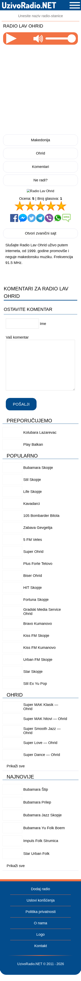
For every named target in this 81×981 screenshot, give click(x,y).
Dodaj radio (40, 889)
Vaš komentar (17, 337)
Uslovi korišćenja (41, 900)
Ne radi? (40, 180)
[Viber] (49, 218)
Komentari (40, 167)
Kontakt (40, 946)
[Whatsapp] (58, 218)
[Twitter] (31, 218)
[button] (75, 5)
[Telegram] (40, 218)
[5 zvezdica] (61, 206)
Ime (43, 324)
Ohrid (40, 153)
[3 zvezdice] (40, 206)
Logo (40, 934)
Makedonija (40, 140)
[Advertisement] (40, 88)
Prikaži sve (16, 766)
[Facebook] (14, 218)
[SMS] (66, 218)
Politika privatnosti (41, 912)
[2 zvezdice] (30, 206)
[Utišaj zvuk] (38, 38)
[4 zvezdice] (51, 206)
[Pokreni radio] (11, 38)
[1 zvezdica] (20, 206)
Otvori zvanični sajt (40, 233)
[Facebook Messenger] (23, 218)
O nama (40, 923)
